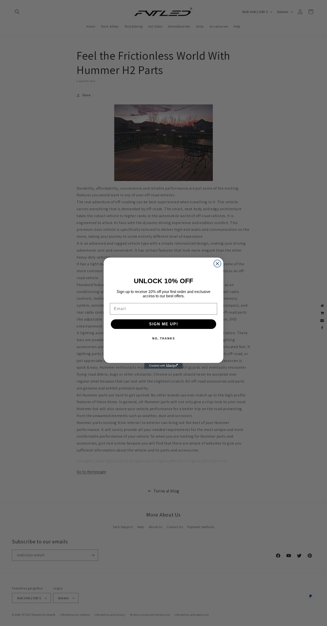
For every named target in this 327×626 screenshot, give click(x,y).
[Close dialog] (217, 263)
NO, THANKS (163, 338)
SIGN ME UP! (163, 324)
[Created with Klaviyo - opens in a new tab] (163, 366)
